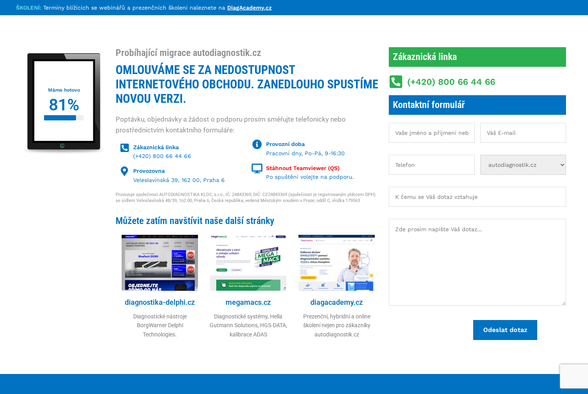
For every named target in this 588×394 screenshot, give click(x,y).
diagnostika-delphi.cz (160, 302)
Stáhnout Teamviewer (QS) (303, 168)
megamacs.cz (248, 302)
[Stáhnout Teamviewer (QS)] (257, 168)
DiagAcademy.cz (249, 7)
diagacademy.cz (336, 302)
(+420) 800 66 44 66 (162, 156)
